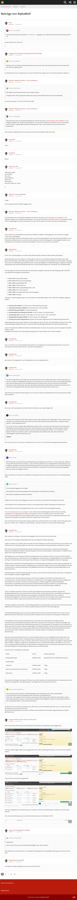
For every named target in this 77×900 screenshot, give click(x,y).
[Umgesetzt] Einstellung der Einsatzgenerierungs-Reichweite (25, 53)
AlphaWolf (11, 24)
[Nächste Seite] (14, 874)
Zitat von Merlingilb (14, 375)
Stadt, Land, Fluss (13, 166)
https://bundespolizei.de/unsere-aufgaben (16, 512)
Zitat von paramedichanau (16, 689)
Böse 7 (10, 22)
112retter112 (32, 34)
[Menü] (74, 2)
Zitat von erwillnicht (14, 61)
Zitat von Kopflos (13, 415)
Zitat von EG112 (13, 484)
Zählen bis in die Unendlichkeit (17, 194)
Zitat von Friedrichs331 (15, 838)
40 (11, 874)
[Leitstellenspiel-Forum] (2, 2)
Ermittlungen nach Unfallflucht (56, 121)
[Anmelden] (70, 2)
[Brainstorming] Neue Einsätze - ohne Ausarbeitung (23, 80)
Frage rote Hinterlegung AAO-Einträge (19, 830)
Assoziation (12, 139)
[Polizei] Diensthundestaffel (16, 860)
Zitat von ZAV (12, 457)
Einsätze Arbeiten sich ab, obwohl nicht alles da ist (22, 719)
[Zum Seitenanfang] (74, 897)
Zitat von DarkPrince (14, 88)
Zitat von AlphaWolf (14, 116)
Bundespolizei (13, 228)
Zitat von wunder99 (14, 30)
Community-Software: (38, 897)
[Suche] (65, 2)
